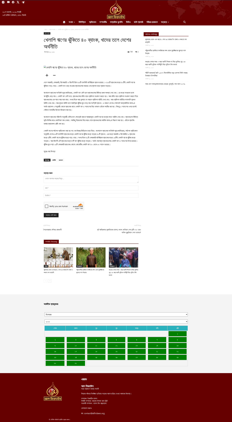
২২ (177, 351)
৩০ (55, 363)
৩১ (76, 363)
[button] (184, 22)
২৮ (157, 357)
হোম (45, 29)
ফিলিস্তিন (82, 22)
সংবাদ (71, 22)
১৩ (137, 345)
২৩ (55, 357)
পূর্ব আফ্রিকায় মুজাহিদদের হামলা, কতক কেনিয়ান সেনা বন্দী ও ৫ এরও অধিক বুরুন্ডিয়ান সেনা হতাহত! (119, 231)
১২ (116, 345)
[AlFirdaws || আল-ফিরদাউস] (116, 9)
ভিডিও (128, 22)
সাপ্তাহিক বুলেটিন (116, 22)
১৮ (96, 351)
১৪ (157, 345)
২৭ (137, 357)
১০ (76, 345)
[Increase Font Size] (47, 75)
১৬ (55, 351)
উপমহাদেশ (79, 266)
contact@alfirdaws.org (94, 413)
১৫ (178, 345)
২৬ (116, 357)
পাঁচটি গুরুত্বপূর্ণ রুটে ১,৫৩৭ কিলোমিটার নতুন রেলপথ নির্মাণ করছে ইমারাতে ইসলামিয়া (166, 74)
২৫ (96, 357)
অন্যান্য (164, 22)
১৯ (116, 351)
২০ (137, 351)
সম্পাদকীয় (103, 22)
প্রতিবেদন (92, 22)
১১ (96, 345)
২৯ (177, 357)
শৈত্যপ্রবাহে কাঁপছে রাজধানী (52, 229)
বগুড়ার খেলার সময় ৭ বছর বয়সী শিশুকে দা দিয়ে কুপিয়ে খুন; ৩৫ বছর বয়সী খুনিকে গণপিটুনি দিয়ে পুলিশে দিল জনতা (123, 272)
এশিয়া (46, 266)
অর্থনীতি (54, 160)
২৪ (76, 357)
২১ (157, 351)
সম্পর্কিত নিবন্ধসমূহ (51, 242)
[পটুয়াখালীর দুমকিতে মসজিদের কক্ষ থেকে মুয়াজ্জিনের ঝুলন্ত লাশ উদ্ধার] (91, 257)
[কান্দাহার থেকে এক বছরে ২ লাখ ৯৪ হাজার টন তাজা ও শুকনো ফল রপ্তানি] (58, 257)
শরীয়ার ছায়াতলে (152, 22)
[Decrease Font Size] (55, 75)
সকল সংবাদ (52, 29)
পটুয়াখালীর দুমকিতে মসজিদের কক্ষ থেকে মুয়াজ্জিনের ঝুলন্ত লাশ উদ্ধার (165, 52)
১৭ (76, 351)
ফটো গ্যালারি (138, 22)
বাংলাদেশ (61, 160)
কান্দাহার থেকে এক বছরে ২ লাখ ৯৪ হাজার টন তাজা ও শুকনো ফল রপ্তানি (166, 40)
